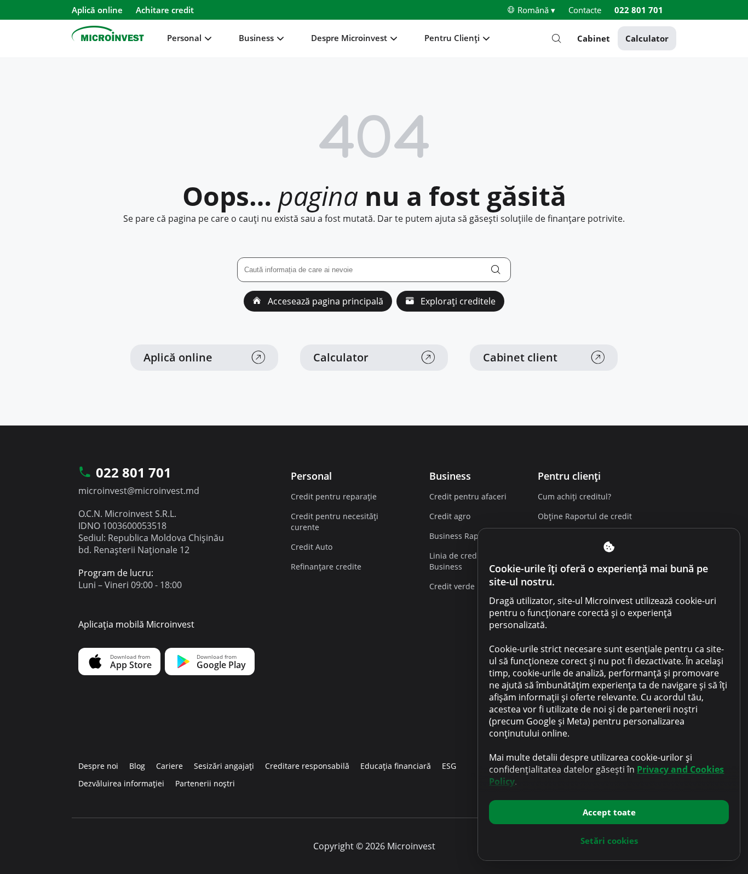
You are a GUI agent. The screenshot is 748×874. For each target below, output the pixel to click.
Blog (137, 766)
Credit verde (452, 586)
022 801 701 (638, 9)
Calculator (647, 38)
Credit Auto (311, 547)
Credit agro (449, 516)
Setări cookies (609, 840)
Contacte (584, 9)
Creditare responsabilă (307, 766)
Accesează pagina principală (324, 301)
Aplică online (97, 9)
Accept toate (609, 812)
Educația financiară (395, 766)
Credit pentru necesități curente (334, 521)
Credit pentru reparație (334, 496)
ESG (449, 766)
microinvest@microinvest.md (138, 491)
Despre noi (98, 766)
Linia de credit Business (455, 561)
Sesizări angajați (224, 766)
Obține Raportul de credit (585, 516)
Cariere (169, 766)
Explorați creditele (457, 301)
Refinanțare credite (326, 566)
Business (256, 37)
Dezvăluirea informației (121, 783)
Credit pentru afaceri (468, 496)
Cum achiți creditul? (574, 496)
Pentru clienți (569, 475)
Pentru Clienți (452, 37)
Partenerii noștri (205, 783)
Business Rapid (457, 536)
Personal (184, 37)
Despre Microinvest (349, 37)
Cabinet (593, 38)
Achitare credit (165, 9)
